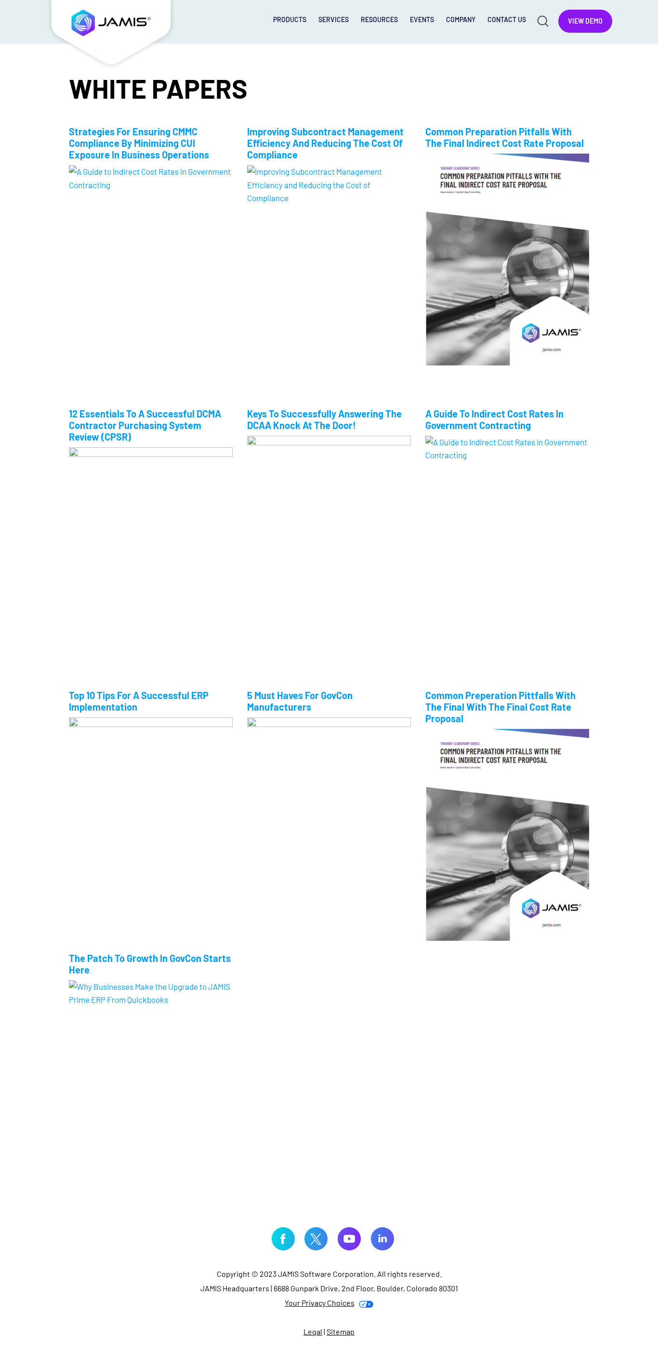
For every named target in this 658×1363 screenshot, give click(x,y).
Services (333, 19)
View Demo (585, 21)
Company (460, 19)
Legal (312, 1331)
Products (289, 19)
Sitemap (341, 1331)
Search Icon (542, 20)
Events (422, 19)
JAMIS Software (111, 34)
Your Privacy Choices (320, 1302)
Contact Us (506, 19)
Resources (379, 19)
